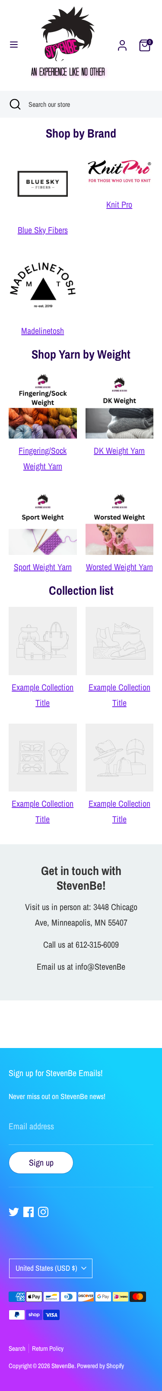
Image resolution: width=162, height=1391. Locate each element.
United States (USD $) (46, 1268)
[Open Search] (14, 104)
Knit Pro (119, 204)
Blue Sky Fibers (43, 230)
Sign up (41, 1162)
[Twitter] (14, 1212)
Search (17, 1348)
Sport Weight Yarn (43, 567)
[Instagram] (43, 1212)
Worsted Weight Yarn (119, 567)
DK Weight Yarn (119, 450)
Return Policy (48, 1348)
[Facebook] (28, 1212)
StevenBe (62, 1365)
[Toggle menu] (13, 45)
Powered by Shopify (100, 1365)
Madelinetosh (42, 331)
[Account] (122, 44)
